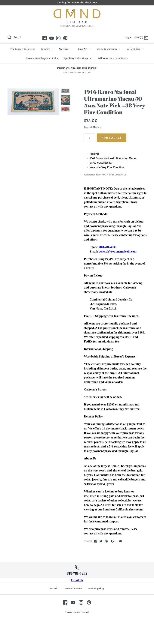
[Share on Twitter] (101, 541)
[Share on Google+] (113, 541)
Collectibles (135, 49)
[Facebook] (44, 38)
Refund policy (96, 589)
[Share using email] (120, 541)
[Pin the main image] (106, 541)
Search (53, 589)
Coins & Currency (108, 49)
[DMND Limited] (77, 11)
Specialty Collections (77, 58)
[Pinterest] (65, 38)
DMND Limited (81, 612)
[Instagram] (58, 38)
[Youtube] (51, 38)
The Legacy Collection (22, 49)
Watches (65, 49)
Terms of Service (72, 589)
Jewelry (47, 49)
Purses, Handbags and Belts (42, 58)
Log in (128, 37)
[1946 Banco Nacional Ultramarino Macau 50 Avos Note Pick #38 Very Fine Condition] (33, 101)
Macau (97, 127)
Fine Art (84, 49)
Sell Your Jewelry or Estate (113, 58)
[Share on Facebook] (95, 541)
